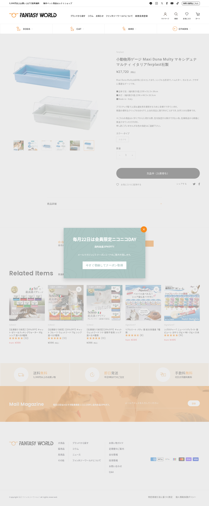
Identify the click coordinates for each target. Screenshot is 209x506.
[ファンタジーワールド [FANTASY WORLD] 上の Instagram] (156, 3)
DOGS (26, 29)
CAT (79, 29)
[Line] (150, 3)
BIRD (131, 29)
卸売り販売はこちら (190, 3)
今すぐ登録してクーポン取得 (104, 265)
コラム (90, 16)
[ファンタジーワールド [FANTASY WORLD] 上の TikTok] (177, 3)
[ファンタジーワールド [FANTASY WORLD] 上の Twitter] (162, 3)
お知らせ (100, 16)
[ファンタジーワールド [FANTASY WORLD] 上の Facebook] (167, 3)
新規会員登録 (141, 16)
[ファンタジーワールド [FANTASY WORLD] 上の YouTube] (172, 3)
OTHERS (183, 29)
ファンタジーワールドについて (119, 16)
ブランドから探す (78, 16)
